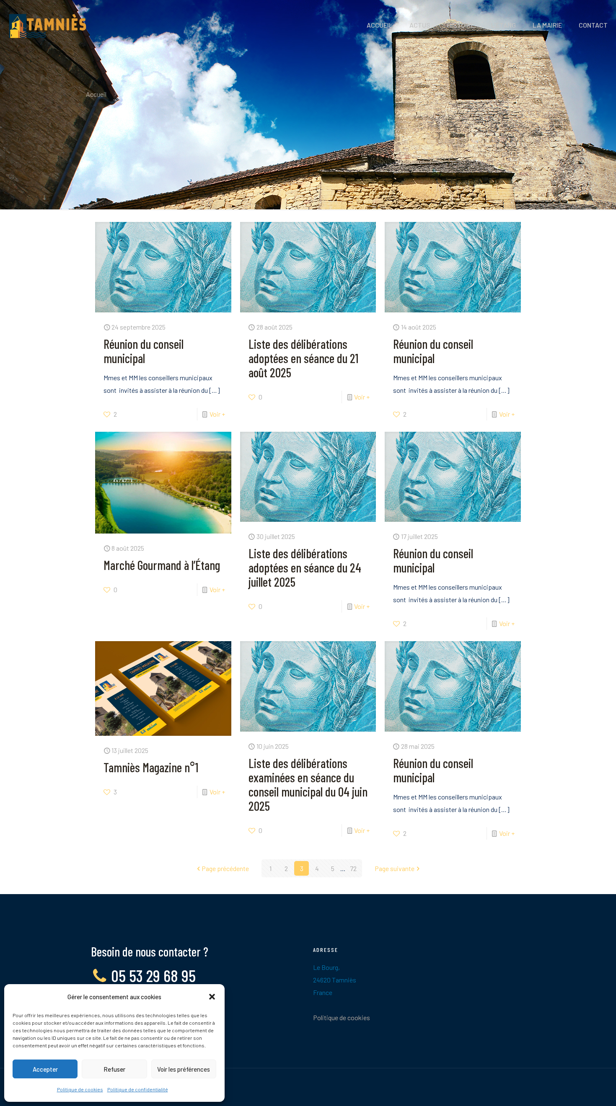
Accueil (96, 94)
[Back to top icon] (576, 1089)
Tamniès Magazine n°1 (151, 767)
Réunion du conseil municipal (144, 351)
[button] (212, 997)
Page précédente (225, 868)
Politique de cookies (80, 1089)
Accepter (45, 1069)
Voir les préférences (183, 1069)
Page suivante (394, 868)
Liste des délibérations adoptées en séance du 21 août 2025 (303, 358)
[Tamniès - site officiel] (47, 25)
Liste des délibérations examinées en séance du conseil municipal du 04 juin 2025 (308, 784)
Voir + (217, 414)
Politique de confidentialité (137, 1089)
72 (353, 868)
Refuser (114, 1069)
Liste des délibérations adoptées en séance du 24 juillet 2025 (304, 567)
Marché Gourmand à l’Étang (162, 564)
